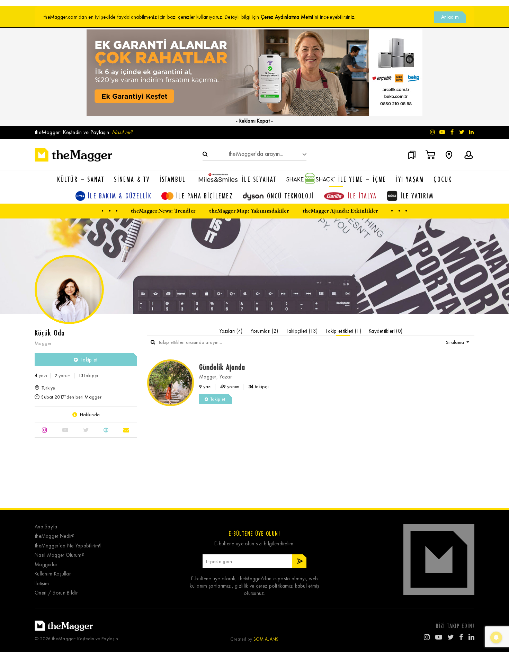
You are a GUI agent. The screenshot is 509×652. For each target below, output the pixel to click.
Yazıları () (231, 331)
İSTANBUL (173, 179)
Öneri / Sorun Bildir (56, 593)
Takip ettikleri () (343, 331)
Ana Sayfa (46, 527)
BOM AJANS (266, 639)
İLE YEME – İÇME (362, 179)
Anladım (450, 17)
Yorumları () (264, 331)
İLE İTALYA (362, 195)
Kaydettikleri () (385, 331)
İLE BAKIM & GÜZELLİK (120, 195)
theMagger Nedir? (54, 536)
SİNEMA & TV (132, 179)
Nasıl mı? (122, 132)
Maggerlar (46, 565)
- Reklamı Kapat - (254, 121)
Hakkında (90, 414)
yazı (41, 375)
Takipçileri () (302, 331)
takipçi (88, 375)
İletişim (42, 584)
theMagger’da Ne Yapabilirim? (68, 546)
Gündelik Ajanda (222, 367)
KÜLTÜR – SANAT (81, 179)
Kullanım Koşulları (53, 574)
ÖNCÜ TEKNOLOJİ (290, 195)
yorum (62, 375)
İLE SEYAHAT (259, 179)
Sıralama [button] (455, 342)
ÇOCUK (443, 179)
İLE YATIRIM (417, 195)
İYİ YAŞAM (410, 179)
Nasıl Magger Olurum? (59, 555)
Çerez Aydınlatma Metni (287, 17)
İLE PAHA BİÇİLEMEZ (204, 195)
